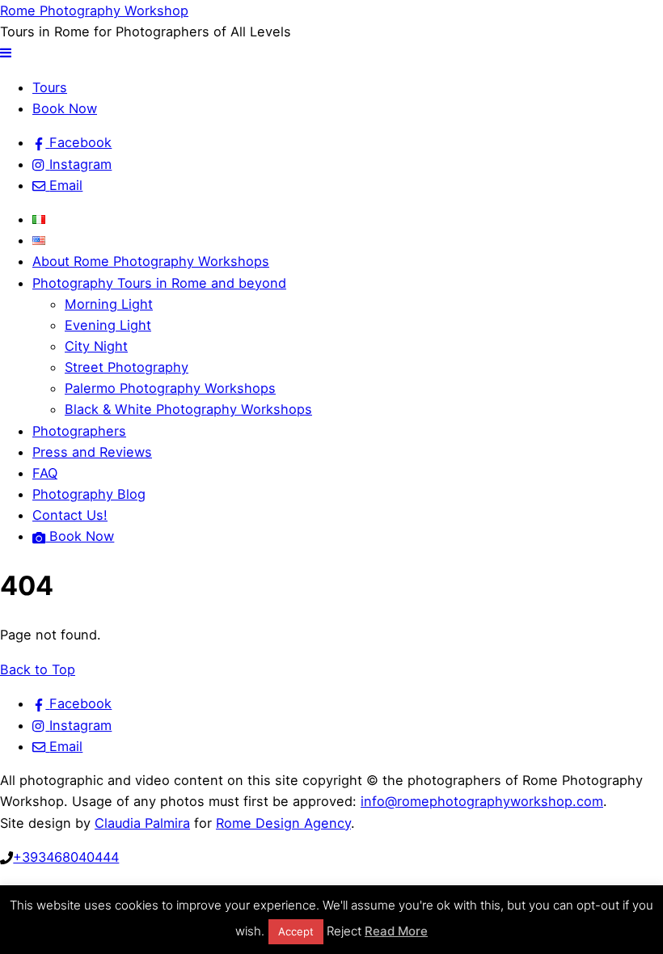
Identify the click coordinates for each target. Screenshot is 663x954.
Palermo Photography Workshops (170, 388)
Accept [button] (296, 931)
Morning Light (109, 304)
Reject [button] (344, 931)
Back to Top (37, 669)
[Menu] (5, 52)
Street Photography (126, 367)
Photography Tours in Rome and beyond (159, 283)
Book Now (64, 108)
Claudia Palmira (142, 823)
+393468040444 (66, 857)
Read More (396, 931)
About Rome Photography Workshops (150, 261)
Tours (49, 87)
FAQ (44, 473)
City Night (96, 346)
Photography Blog (89, 494)
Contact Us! (70, 515)
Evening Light (108, 325)
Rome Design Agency (283, 823)
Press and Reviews (92, 452)
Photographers (79, 431)
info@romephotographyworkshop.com (482, 801)
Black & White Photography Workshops (188, 409)
